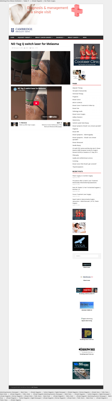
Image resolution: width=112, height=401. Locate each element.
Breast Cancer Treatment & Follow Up (83, 105)
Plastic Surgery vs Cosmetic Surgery (83, 176)
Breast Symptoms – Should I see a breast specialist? (84, 138)
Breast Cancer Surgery (43, 37)
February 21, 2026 (18, 48)
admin (27, 48)
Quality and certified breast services (83, 158)
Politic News (104, 392)
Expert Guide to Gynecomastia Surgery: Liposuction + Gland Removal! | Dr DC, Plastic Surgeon (86, 201)
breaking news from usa (87, 339)
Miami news (86, 267)
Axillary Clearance (77, 117)
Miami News (24, 392)
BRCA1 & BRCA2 (77, 102)
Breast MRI (76, 131)
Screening (75, 161)
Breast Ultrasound (78, 142)
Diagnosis (59, 37)
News (85, 37)
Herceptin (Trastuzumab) (80, 91)
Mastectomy (76, 120)
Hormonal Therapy (78, 94)
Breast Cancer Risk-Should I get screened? (84, 164)
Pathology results (77, 111)
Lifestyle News (95, 392)
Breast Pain (76, 108)
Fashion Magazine (48, 392)
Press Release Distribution (14, 1)
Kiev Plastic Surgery (49, 1)
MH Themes (35, 387)
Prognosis (75, 96)
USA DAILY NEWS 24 (87, 310)
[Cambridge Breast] (48, 23)
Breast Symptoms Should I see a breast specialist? (87, 126)
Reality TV (26, 1)
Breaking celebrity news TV (86, 293)
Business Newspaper (12, 392)
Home (12, 37)
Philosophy (76, 155)
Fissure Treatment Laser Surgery (82, 194)
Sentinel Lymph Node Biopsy (81, 123)
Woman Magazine (84, 392)
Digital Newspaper (60, 392)
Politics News (26, 394)
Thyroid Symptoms (78, 167)
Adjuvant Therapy (24, 37)
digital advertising (87, 320)
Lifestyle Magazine (37, 1)
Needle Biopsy (77, 145)
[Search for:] (87, 255)
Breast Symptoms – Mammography (83, 134)
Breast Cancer (73, 37)
